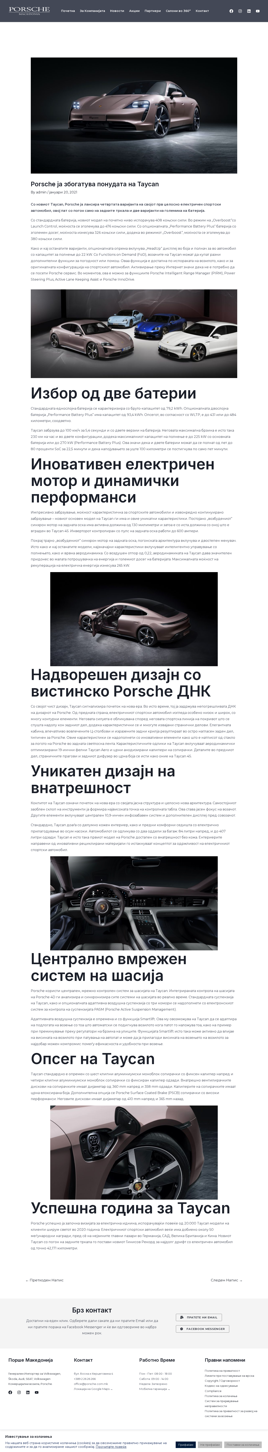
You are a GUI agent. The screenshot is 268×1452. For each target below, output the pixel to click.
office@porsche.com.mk (91, 1384)
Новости (117, 11)
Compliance (213, 1391)
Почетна (68, 11)
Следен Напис (227, 1280)
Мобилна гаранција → (154, 1389)
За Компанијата (92, 11)
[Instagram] (240, 11)
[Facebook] (231, 11)
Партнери (153, 11)
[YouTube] (258, 11)
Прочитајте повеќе (111, 1447)
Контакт (202, 11)
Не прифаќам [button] (210, 1444)
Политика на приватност (222, 1370)
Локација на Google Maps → (93, 1389)
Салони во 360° (178, 11)
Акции (134, 11)
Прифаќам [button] (185, 1444)
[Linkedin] (249, 11)
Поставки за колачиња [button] (243, 1444)
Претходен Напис (44, 1280)
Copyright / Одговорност (222, 1380)
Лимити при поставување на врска (229, 1375)
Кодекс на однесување (221, 1385)
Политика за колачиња (221, 1396)
